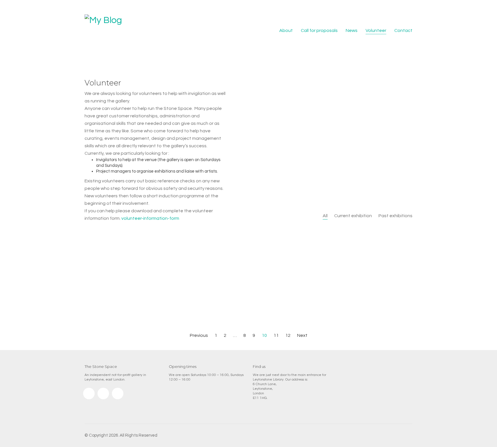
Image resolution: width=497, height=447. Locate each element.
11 (276, 335)
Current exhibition (353, 215)
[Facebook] (103, 393)
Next (302, 335)
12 (287, 335)
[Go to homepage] (110, 30)
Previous (198, 335)
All (325, 215)
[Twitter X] (117, 393)
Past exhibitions (395, 215)
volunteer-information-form (150, 218)
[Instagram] (89, 393)
